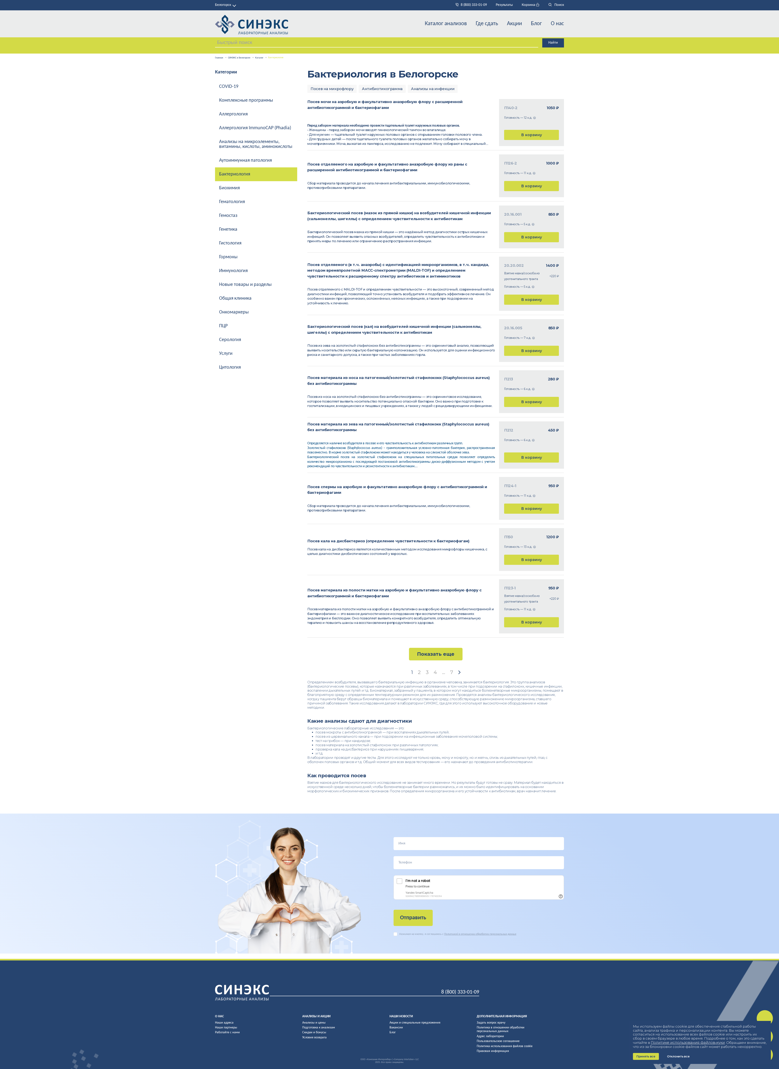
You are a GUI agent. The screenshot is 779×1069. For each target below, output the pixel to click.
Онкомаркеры (234, 312)
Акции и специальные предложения (415, 1022)
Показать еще (435, 654)
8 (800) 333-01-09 (474, 5)
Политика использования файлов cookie (505, 1046)
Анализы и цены (314, 1022)
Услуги (225, 353)
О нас (557, 24)
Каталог (259, 58)
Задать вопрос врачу (491, 1022)
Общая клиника (235, 298)
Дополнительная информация (502, 1016)
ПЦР (223, 326)
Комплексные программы (246, 100)
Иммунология (233, 270)
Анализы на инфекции (432, 89)
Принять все (645, 1056)
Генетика (228, 229)
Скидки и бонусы (314, 1032)
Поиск (559, 5)
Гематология (232, 201)
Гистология (230, 243)
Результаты (504, 5)
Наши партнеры (226, 1027)
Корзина (529, 5)
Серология (230, 339)
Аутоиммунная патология (245, 160)
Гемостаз (228, 215)
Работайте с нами (227, 1032)
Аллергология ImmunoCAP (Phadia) (255, 128)
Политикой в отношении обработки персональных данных (480, 934)
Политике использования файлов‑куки (688, 1042)
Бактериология (234, 174)
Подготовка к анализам (318, 1027)
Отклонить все (678, 1056)
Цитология (230, 367)
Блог (536, 24)
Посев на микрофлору (332, 89)
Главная (219, 58)
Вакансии (396, 1027)
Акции (514, 24)
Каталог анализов (446, 24)
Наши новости (401, 1016)
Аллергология (233, 114)
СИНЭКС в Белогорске (239, 58)
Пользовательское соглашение (498, 1041)
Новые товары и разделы (245, 284)
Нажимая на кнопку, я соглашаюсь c (457, 934)
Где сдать (487, 24)
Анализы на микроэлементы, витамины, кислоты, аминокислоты (255, 144)
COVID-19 (228, 86)
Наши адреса (224, 1022)
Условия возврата (314, 1037)
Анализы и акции (316, 1016)
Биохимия (229, 188)
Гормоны (228, 257)
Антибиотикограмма (382, 89)
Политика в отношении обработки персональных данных (500, 1029)
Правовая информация (493, 1051)
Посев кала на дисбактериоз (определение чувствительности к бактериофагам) (388, 541)
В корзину (531, 135)
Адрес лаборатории (490, 1036)
